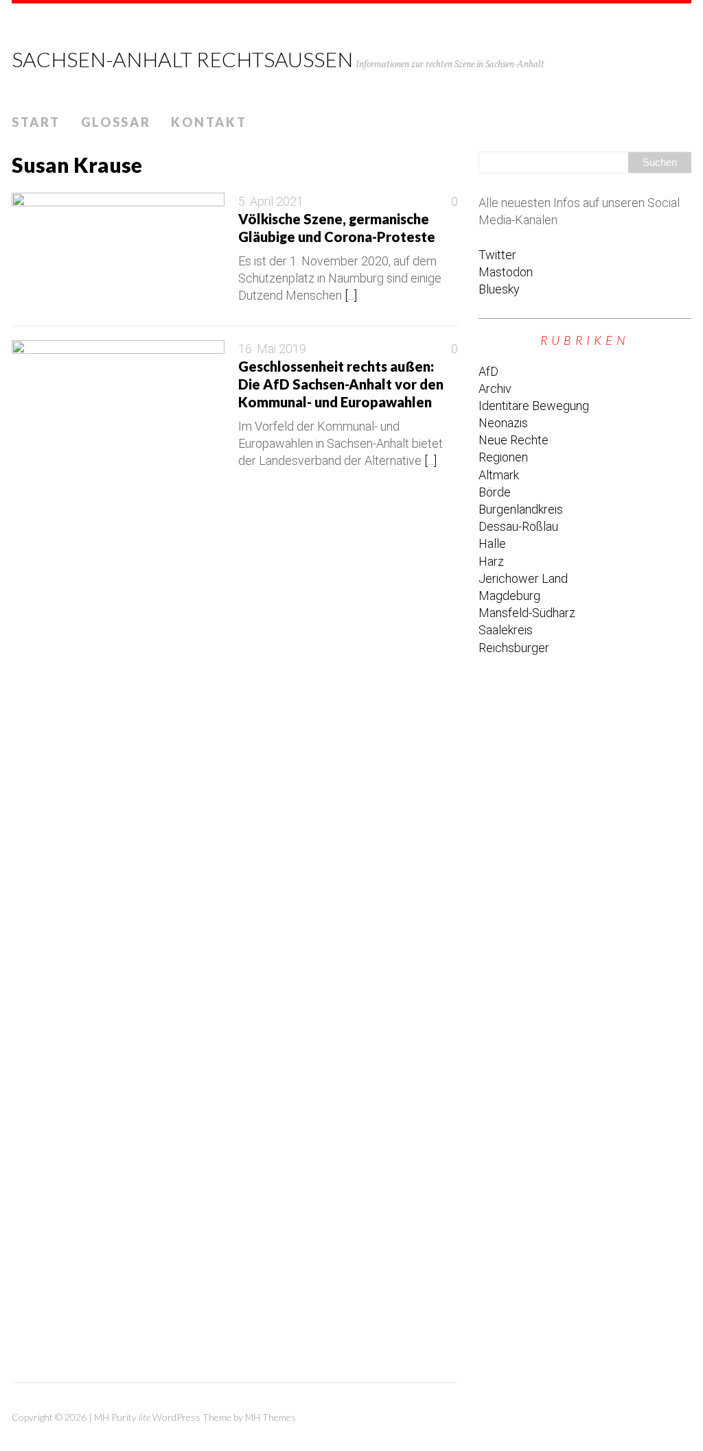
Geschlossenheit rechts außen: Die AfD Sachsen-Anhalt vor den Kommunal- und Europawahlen (340, 384)
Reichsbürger (514, 647)
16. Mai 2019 (272, 348)
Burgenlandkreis (521, 509)
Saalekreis (506, 630)
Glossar (116, 122)
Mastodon (506, 272)
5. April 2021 (270, 201)
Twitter (497, 255)
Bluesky (499, 289)
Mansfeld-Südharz (527, 612)
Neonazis (503, 423)
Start (36, 122)
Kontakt (208, 122)
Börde (495, 492)
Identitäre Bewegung (534, 405)
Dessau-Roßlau (518, 526)
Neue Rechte (514, 440)
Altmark (499, 475)
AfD (488, 371)
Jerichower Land (523, 578)
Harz (491, 561)
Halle (492, 543)
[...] (351, 295)
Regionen (503, 457)
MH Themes (270, 1417)
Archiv (495, 388)
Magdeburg (509, 595)
